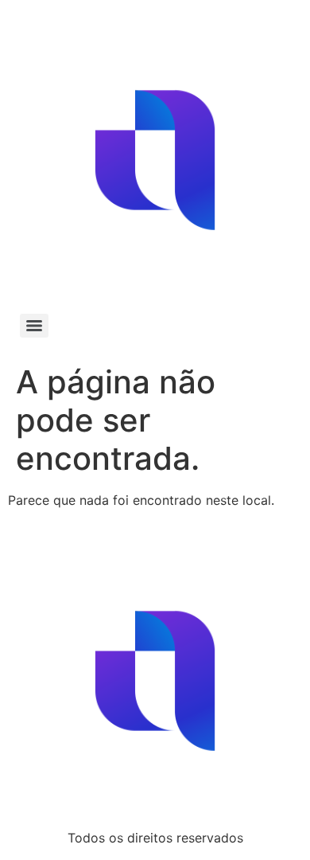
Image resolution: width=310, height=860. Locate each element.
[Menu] (34, 326)
